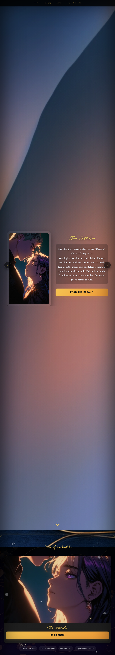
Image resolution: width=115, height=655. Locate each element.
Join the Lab (74, 3)
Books (48, 3)
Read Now (57, 635)
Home (37, 3)
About (59, 3)
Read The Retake (81, 292)
